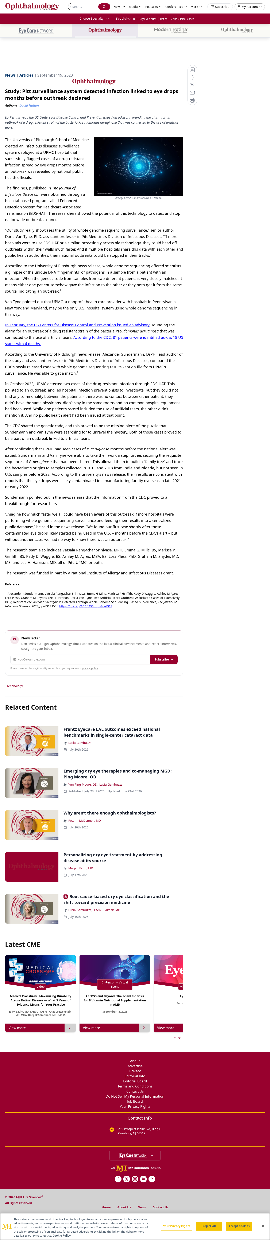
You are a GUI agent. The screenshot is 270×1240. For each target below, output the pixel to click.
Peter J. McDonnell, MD (84, 821)
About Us (124, 1207)
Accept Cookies (239, 1226)
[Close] (263, 1226)
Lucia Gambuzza (80, 743)
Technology (15, 686)
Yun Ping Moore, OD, (83, 784)
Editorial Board (135, 1081)
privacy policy (90, 668)
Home (106, 1207)
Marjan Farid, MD (80, 868)
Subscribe (162, 659)
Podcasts (151, 7)
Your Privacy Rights (135, 1106)
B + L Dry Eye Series (145, 19)
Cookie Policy (62, 1235)
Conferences (174, 7)
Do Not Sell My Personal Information (135, 1096)
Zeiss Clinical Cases (182, 19)
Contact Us (135, 1091)
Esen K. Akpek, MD (107, 910)
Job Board (135, 1101)
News (142, 1207)
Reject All (209, 1226)
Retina (163, 19)
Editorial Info (135, 1076)
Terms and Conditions (135, 1086)
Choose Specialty (91, 18)
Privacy (135, 1071)
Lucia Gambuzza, (80, 910)
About (135, 1061)
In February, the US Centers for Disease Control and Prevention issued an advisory (77, 324)
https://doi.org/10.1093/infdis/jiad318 (85, 606)
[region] (135, 1226)
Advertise (135, 1066)
